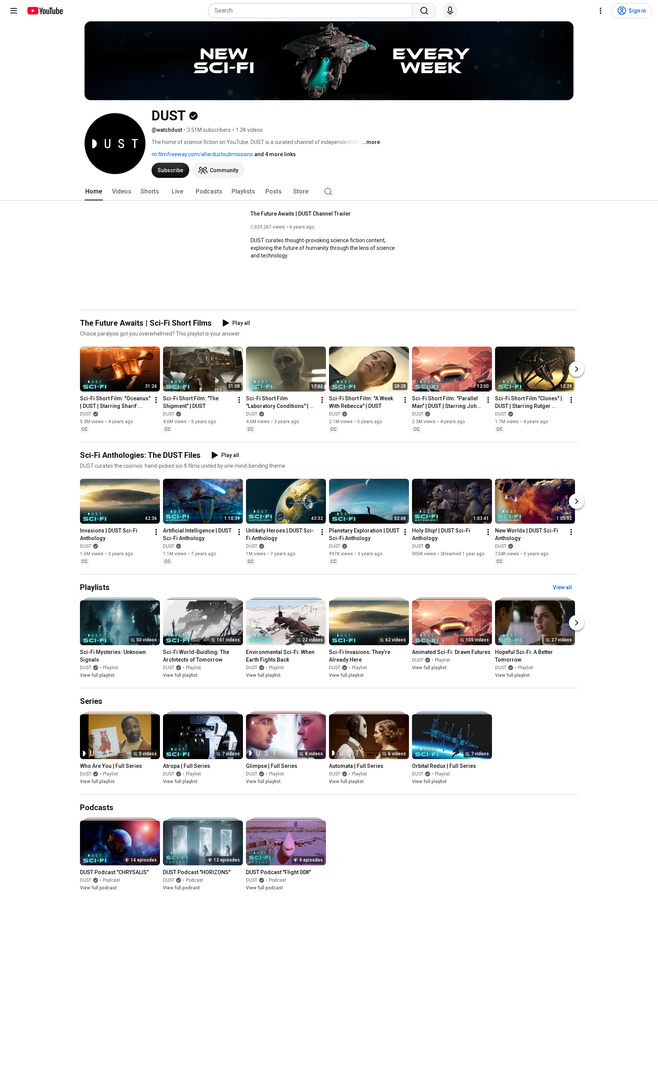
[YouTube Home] (44, 10)
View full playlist (97, 675)
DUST (85, 414)
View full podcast (98, 888)
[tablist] (329, 191)
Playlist (110, 667)
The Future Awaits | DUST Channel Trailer (301, 214)
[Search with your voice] (450, 10)
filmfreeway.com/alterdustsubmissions (205, 154)
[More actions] (156, 400)
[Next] (576, 369)
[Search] (424, 10)
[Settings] (600, 10)
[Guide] (13, 10)
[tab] (94, 191)
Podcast (111, 880)
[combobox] (312, 10)
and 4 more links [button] (275, 154)
